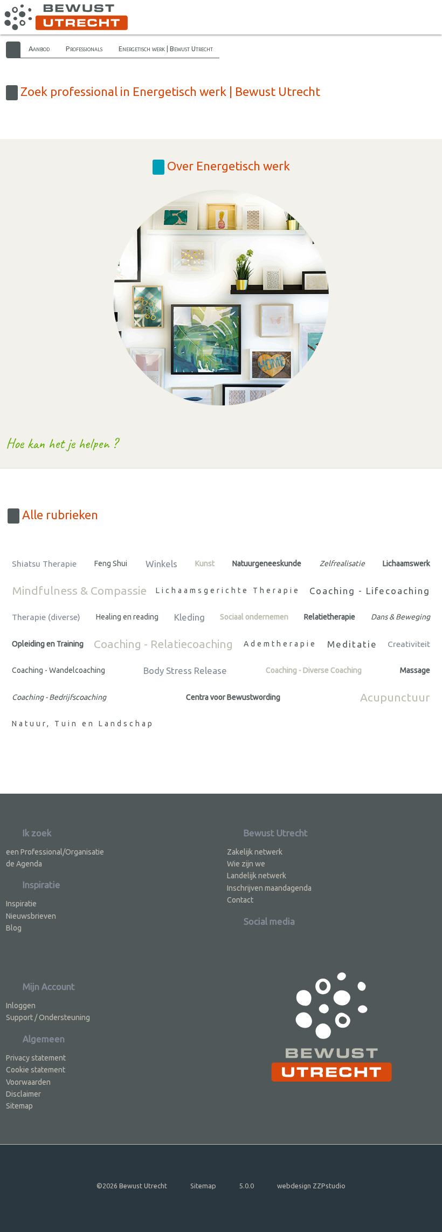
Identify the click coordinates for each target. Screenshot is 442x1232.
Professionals (84, 48)
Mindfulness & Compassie (79, 590)
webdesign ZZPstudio (311, 1185)
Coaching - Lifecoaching (369, 591)
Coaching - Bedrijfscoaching (59, 697)
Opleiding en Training (48, 643)
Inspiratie (21, 903)
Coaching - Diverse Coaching (314, 670)
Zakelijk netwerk (254, 852)
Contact (240, 900)
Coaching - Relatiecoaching (163, 643)
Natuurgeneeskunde (266, 563)
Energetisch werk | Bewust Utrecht (166, 48)
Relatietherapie (329, 616)
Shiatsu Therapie (44, 563)
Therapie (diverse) (46, 617)
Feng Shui (110, 563)
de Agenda (24, 863)
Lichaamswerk (406, 563)
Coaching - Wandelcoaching (58, 670)
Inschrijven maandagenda (269, 888)
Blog (14, 928)
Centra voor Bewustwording (233, 697)
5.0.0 (246, 1185)
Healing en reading (127, 616)
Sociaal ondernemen (254, 616)
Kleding (189, 617)
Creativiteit (409, 644)
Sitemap (19, 1106)
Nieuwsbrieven (31, 916)
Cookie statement (35, 1069)
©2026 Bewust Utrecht (131, 1185)
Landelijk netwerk (256, 875)
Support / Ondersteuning (48, 1017)
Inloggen (21, 1005)
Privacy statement (36, 1058)
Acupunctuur (395, 697)
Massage (415, 670)
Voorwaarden (28, 1082)
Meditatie (352, 644)
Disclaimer (23, 1094)
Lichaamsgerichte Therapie (228, 590)
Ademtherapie (280, 643)
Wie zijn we (246, 863)
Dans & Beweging (400, 616)
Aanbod (39, 48)
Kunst (205, 563)
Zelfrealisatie (342, 563)
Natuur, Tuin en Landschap (83, 723)
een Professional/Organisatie (55, 852)
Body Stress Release (185, 670)
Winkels (161, 564)
